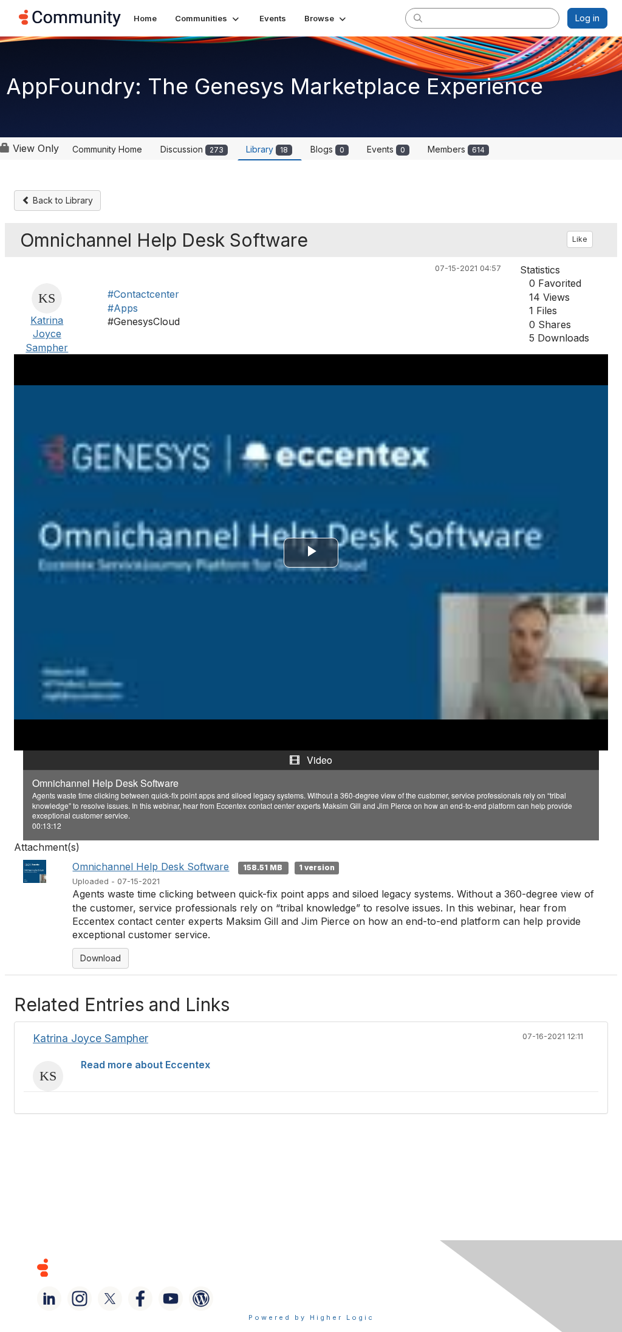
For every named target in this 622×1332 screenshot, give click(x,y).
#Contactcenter (143, 294)
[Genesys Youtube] (171, 1298)
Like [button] (579, 239)
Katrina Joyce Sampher (47, 334)
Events (386, 149)
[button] (208, 18)
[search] (418, 17)
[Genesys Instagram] (79, 1298)
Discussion (192, 149)
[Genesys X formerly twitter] (110, 1298)
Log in (587, 18)
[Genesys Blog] (201, 1298)
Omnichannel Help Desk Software (150, 866)
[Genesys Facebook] (140, 1298)
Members (456, 149)
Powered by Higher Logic (311, 1317)
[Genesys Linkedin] (49, 1298)
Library (267, 149)
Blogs (327, 149)
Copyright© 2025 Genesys (125, 1267)
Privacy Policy (422, 1267)
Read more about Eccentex (145, 1065)
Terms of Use (339, 1267)
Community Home (107, 149)
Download (100, 958)
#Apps (123, 308)
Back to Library (61, 200)
